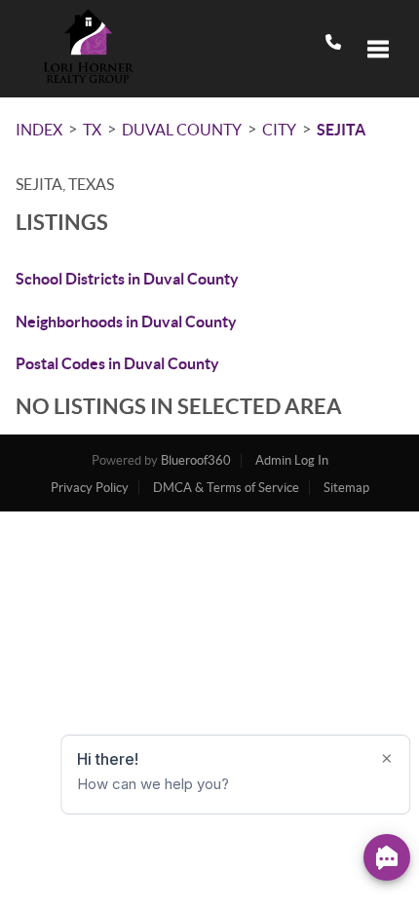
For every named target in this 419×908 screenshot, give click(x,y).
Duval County (182, 129)
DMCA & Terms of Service (226, 487)
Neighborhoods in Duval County (126, 321)
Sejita (341, 129)
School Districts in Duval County (127, 278)
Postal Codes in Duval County (117, 363)
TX (92, 129)
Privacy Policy (90, 487)
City (279, 129)
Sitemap (346, 487)
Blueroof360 (196, 460)
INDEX (39, 129)
